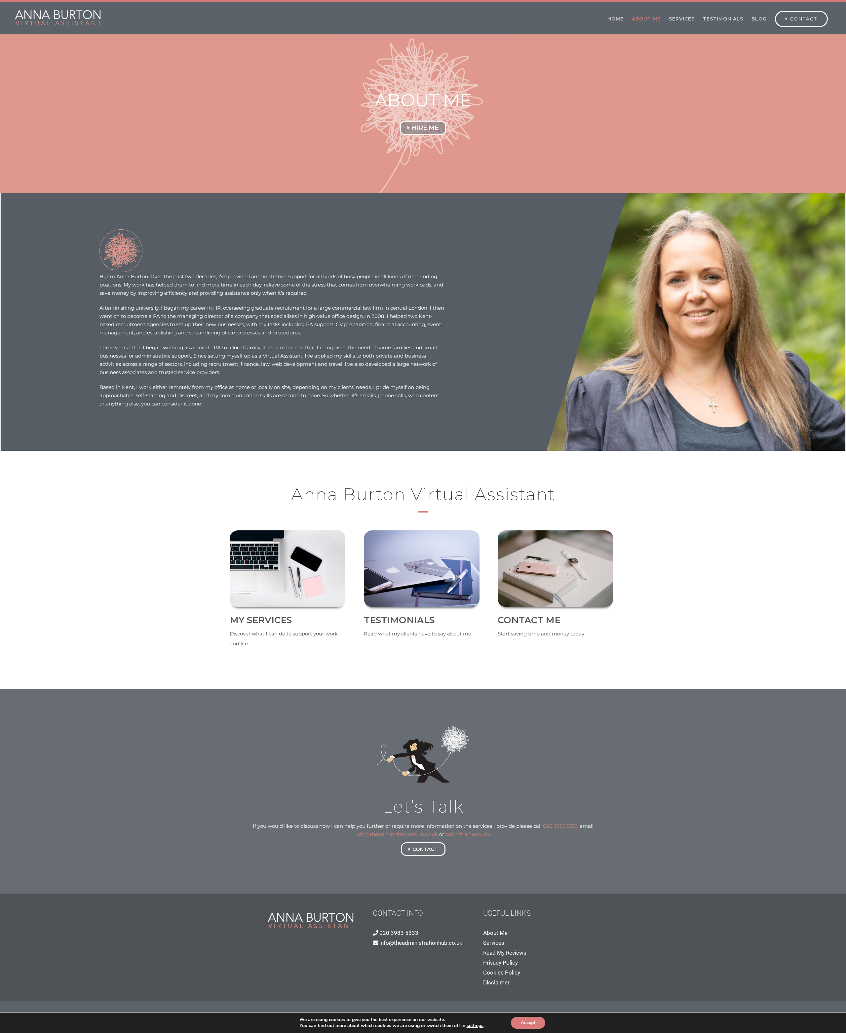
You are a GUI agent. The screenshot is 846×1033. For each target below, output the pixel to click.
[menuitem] (615, 19)
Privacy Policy (500, 962)
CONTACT (425, 849)
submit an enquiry (468, 834)
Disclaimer (496, 982)
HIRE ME (425, 128)
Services (493, 942)
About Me (495, 933)
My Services (261, 620)
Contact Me (529, 620)
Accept (528, 1022)
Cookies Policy (501, 972)
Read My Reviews (504, 952)
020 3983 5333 (560, 826)
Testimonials (399, 620)
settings (475, 1026)
